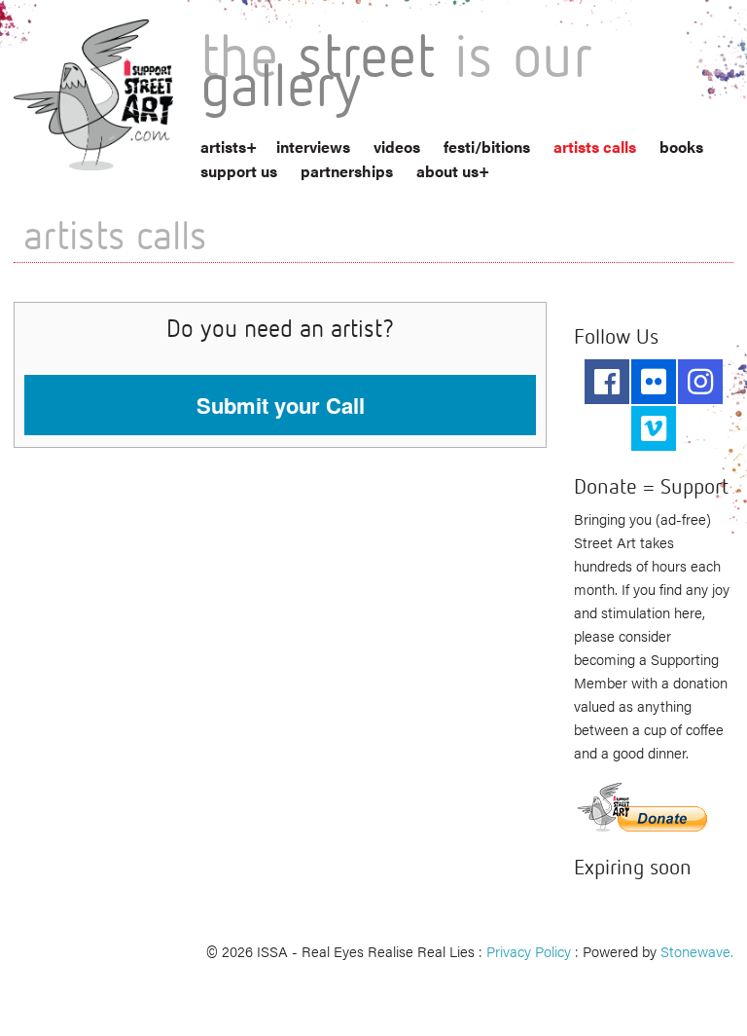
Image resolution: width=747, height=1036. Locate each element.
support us (238, 171)
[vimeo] (653, 428)
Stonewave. (696, 951)
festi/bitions (487, 146)
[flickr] (653, 381)
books (681, 146)
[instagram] (700, 381)
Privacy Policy (528, 951)
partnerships (347, 171)
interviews (313, 146)
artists (223, 146)
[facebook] (607, 381)
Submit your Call (280, 405)
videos (397, 146)
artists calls (594, 146)
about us (447, 171)
